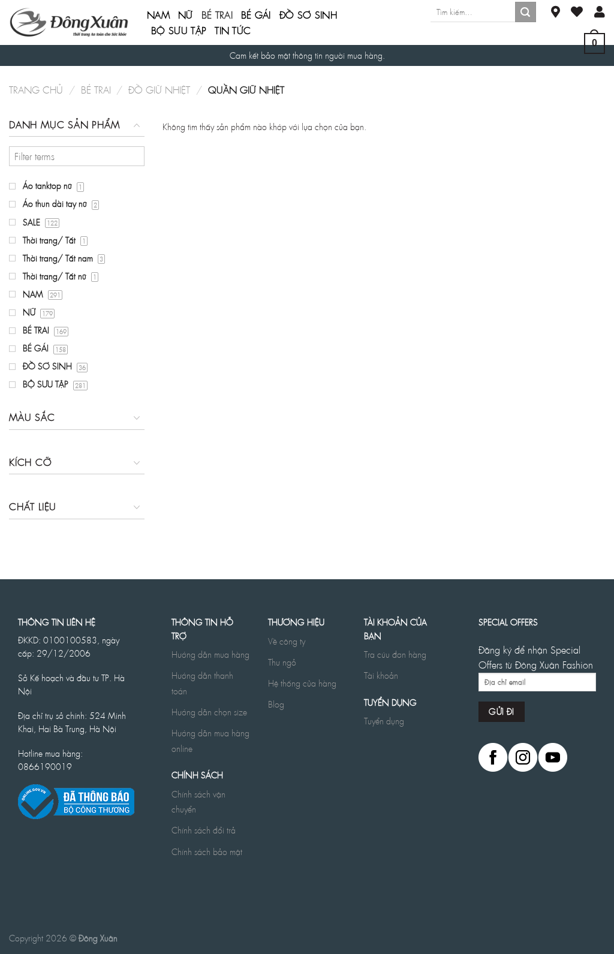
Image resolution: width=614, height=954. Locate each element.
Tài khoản (381, 675)
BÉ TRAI (217, 15)
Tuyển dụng (384, 721)
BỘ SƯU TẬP (178, 31)
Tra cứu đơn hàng (395, 654)
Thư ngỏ (282, 662)
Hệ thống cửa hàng (302, 683)
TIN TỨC (233, 31)
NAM (158, 15)
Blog (276, 704)
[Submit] (525, 12)
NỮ (185, 15)
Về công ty (286, 641)
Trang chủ (36, 90)
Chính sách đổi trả (203, 830)
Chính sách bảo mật (206, 851)
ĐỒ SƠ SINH (308, 15)
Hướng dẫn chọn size (209, 712)
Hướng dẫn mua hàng (210, 654)
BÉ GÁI (256, 15)
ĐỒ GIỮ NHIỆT (159, 90)
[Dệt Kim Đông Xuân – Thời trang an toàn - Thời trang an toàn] (69, 22)
